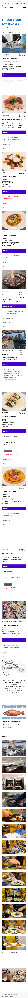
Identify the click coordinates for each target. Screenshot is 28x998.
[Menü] (24, 7)
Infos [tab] (4, 91)
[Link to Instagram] (25, 994)
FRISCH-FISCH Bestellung (11, 3)
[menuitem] (11, 3)
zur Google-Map (6, 675)
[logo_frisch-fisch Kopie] (11, 7)
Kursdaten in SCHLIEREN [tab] (9, 306)
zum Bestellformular (7, 727)
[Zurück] (5, 537)
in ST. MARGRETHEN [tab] (8, 318)
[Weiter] (22, 537)
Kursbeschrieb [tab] (6, 87)
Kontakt (23, 3)
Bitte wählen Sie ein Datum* (10, 439)
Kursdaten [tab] (5, 74)
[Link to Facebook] (22, 994)
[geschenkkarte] (14, 712)
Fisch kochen (5, 32)
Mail (23, 686)
